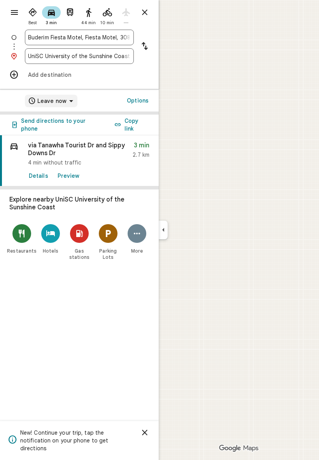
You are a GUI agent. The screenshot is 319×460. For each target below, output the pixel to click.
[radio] (32, 15)
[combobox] (79, 37)
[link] (79, 160)
